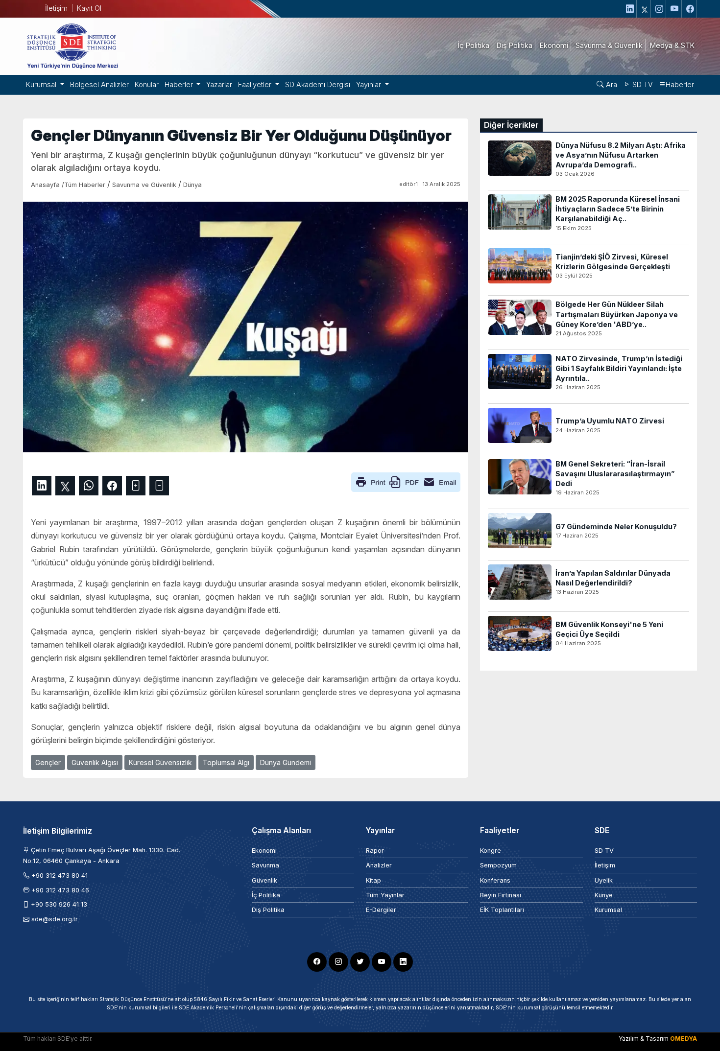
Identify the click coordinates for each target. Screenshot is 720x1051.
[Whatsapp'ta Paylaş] (88, 485)
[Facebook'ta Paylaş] (112, 485)
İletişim (56, 8)
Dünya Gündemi (285, 762)
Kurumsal (608, 909)
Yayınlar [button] (369, 84)
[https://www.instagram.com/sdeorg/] (659, 9)
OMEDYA (683, 1038)
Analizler (379, 865)
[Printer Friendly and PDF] (405, 482)
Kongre (490, 850)
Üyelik (604, 880)
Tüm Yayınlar (385, 895)
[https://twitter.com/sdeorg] (645, 9)
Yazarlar (219, 84)
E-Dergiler (381, 909)
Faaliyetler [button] (255, 84)
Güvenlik (264, 880)
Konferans (495, 880)
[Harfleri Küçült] (159, 485)
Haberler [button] (180, 84)
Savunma (265, 865)
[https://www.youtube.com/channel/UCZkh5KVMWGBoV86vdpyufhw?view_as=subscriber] (675, 9)
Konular (147, 84)
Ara (610, 84)
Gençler (48, 762)
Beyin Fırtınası (500, 895)
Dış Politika (268, 909)
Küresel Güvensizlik (160, 762)
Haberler (680, 84)
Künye (604, 895)
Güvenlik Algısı (95, 762)
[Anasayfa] (72, 45)
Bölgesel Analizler (99, 84)
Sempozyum (498, 865)
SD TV (641, 84)
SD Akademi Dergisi (317, 84)
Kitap (373, 880)
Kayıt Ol (89, 8)
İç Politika (266, 895)
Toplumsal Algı (226, 762)
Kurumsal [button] (42, 84)
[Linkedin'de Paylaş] (41, 485)
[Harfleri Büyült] (135, 485)
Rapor (375, 850)
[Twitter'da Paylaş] (65, 485)
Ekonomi (264, 850)
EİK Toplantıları (502, 909)
